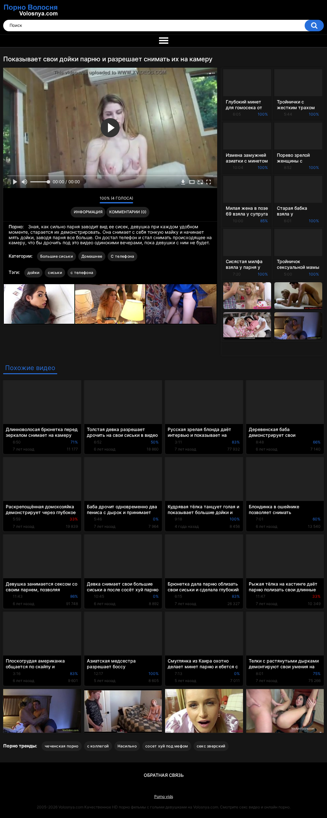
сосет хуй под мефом (166, 746)
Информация (88, 211)
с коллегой (98, 746)
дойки (33, 272)
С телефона (122, 256)
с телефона (82, 272)
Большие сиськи (56, 256)
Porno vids (163, 796)
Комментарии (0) (128, 211)
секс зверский (211, 746)
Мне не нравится (93, 200)
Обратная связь (164, 775)
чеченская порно (62, 746)
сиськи (55, 272)
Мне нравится (84, 200)
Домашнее (91, 256)
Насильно (127, 746)
